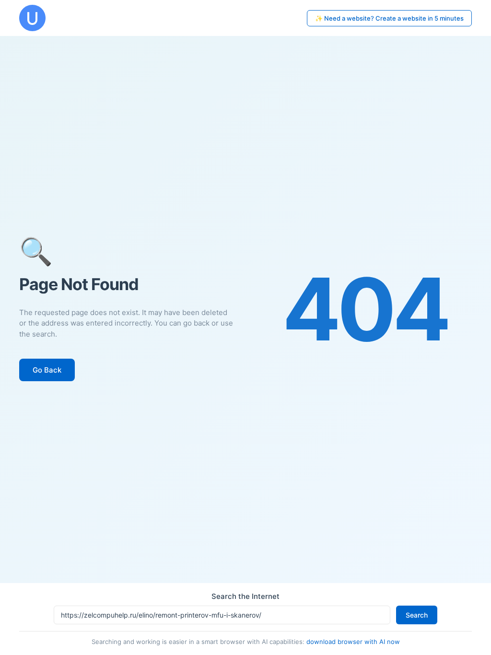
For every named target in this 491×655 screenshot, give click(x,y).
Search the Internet (245, 596)
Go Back (47, 369)
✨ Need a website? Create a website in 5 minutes (389, 18)
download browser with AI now (353, 641)
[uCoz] (32, 18)
